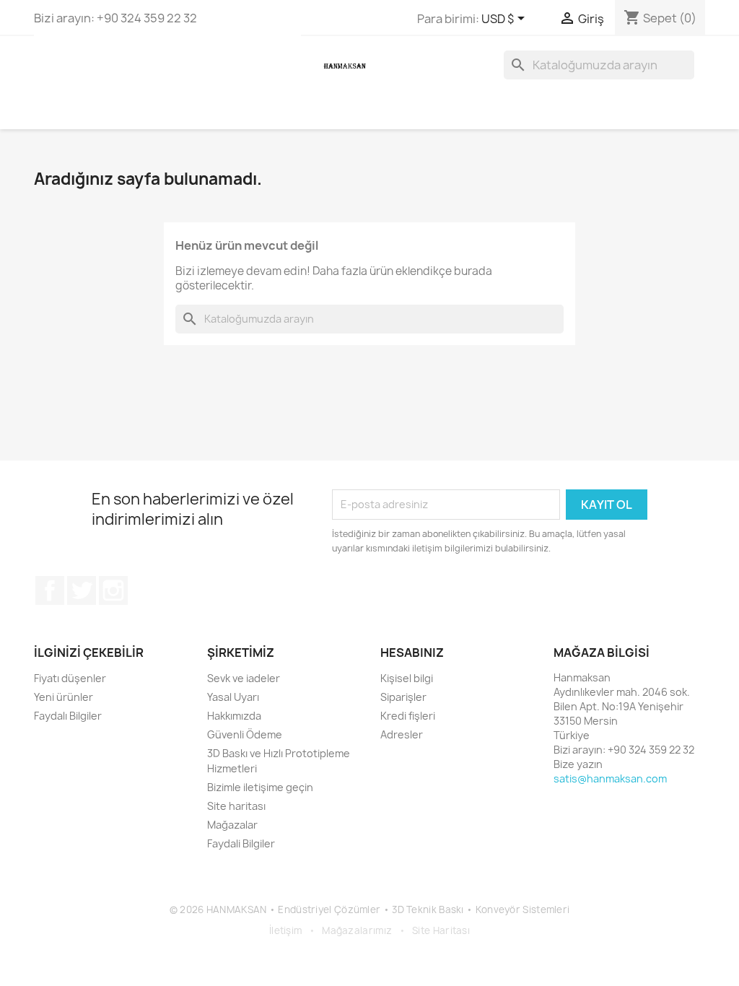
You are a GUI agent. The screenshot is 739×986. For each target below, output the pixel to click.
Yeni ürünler (63, 697)
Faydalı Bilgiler (68, 716)
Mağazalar (232, 825)
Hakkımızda (234, 716)
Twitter (81, 590)
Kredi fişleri (407, 716)
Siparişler (403, 697)
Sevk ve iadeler (243, 678)
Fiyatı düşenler (70, 678)
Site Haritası (441, 930)
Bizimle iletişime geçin (260, 787)
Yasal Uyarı (233, 697)
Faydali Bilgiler (241, 843)
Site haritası (236, 806)
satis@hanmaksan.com (610, 778)
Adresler (401, 734)
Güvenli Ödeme (244, 734)
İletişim (285, 930)
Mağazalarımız (357, 930)
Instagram (113, 590)
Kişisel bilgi (406, 678)
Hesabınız (412, 652)
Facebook (49, 590)
